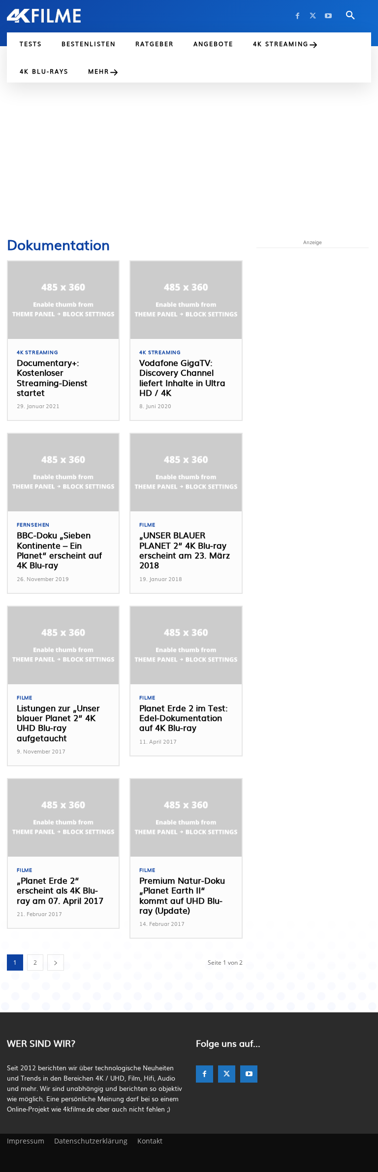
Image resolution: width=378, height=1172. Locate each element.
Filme (147, 524)
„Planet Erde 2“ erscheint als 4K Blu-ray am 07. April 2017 (60, 890)
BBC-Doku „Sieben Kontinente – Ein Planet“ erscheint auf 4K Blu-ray (59, 550)
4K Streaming (37, 352)
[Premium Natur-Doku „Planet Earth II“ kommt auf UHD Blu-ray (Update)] (185, 818)
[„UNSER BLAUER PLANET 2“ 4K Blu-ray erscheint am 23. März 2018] (185, 472)
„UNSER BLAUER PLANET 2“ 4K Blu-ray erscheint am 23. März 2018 (184, 550)
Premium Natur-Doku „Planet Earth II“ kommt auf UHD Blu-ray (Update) (182, 895)
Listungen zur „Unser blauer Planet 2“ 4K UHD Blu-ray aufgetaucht (58, 722)
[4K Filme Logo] (44, 16)
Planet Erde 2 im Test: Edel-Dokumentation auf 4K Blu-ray (183, 717)
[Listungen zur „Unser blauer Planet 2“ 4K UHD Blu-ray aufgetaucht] (63, 645)
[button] (350, 16)
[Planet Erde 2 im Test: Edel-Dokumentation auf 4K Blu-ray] (185, 645)
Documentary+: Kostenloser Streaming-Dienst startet (52, 377)
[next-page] (55, 962)
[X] (313, 16)
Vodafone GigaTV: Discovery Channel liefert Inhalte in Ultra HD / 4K (182, 377)
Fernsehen (33, 524)
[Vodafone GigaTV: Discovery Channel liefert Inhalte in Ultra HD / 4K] (185, 300)
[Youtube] (328, 16)
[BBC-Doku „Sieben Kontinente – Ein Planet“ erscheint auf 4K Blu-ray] (63, 472)
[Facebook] (297, 16)
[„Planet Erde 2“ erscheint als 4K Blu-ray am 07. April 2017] (63, 818)
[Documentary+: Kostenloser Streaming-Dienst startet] (63, 300)
